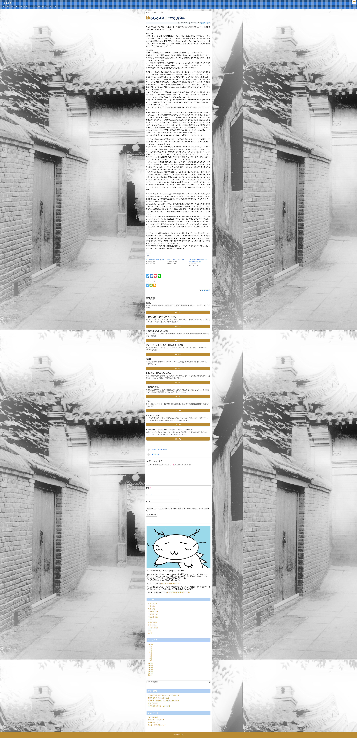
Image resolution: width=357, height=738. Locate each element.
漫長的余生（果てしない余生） (157, 331)
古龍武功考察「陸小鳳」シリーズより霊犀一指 (163, 695)
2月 (150, 658)
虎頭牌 (148, 359)
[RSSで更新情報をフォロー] (154, 285)
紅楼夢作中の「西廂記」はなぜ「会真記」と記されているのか (169, 429)
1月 (150, 660)
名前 (148, 488)
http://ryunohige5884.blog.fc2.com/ (178, 592)
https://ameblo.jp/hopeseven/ (170, 583)
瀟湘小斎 (7, 3)
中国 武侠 (151, 609)
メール (149, 495)
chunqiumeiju (205, 290)
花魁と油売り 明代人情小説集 (158, 698)
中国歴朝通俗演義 (152, 387)
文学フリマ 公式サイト (156, 719)
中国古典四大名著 (152, 415)
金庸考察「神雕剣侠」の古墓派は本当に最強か (163, 700)
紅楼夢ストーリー (154, 722)
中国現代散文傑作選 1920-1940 (159, 706)
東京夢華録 (155, 454)
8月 (150, 646)
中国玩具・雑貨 (153, 617)
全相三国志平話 (153, 703)
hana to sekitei (153, 717)
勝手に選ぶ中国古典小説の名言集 (158, 373)
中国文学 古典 (205, 23)
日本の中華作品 (153, 628)
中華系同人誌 (152, 622)
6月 (150, 650)
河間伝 (148, 401)
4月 (150, 654)
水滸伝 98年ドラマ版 (159, 449)
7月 (150, 648)
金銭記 (148, 303)
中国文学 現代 (153, 614)
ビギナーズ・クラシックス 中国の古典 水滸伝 (164, 345)
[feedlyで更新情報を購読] (151, 285)
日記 (149, 630)
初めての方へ (152, 625)
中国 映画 (151, 606)
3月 (150, 656)
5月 (150, 652)
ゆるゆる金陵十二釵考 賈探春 (155, 259)
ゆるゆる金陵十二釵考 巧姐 (175, 259)
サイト (148, 501)
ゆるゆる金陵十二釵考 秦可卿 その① (161, 317)
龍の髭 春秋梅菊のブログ (157, 725)
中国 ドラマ (152, 603)
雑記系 (150, 633)
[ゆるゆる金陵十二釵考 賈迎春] (151, 276)
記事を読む (178, 312)
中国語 (150, 619)
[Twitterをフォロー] (147, 285)
